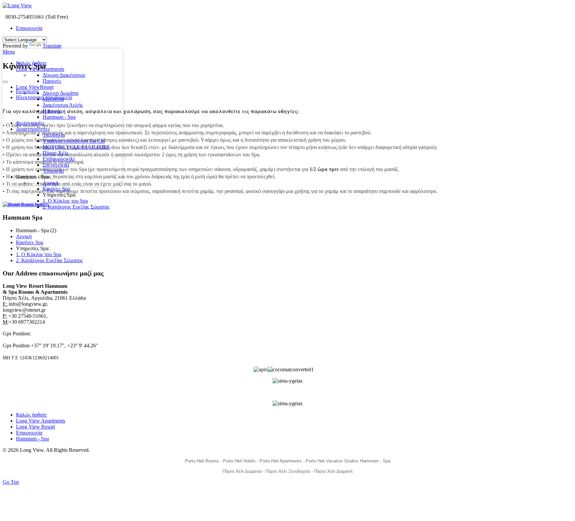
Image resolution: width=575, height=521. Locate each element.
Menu (9, 52)
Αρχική (24, 236)
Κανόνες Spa (29, 242)
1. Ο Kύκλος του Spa (38, 254)
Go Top (11, 482)
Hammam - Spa (32, 438)
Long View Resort (35, 427)
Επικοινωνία (29, 28)
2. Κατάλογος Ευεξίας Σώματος (49, 260)
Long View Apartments (40, 421)
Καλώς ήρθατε (31, 415)
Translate (52, 46)
